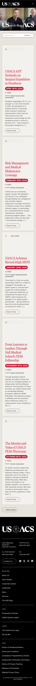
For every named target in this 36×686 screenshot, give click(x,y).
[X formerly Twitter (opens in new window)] (24, 561)
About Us (5, 575)
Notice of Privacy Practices (12, 664)
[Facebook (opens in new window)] (20, 561)
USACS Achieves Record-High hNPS (17, 260)
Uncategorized (9, 97)
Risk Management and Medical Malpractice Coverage (16, 169)
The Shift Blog (7, 600)
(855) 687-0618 (24, 545)
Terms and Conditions (10, 651)
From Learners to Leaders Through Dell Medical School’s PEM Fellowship (16, 352)
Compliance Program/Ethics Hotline (15, 656)
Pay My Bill (6, 634)
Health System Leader (10, 617)
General (13, 95)
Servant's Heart (20, 95)
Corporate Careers (9, 584)
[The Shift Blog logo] (18, 27)
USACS (9, 92)
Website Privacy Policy (10, 672)
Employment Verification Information (16, 660)
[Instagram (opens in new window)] (28, 561)
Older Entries (11, 510)
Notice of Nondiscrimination (12, 647)
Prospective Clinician (10, 613)
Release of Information (10, 668)
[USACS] (11, 4)
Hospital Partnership (21, 274)
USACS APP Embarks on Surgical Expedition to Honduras (17, 77)
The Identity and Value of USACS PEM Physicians (15, 447)
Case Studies (7, 580)
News (4, 592)
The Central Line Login (10, 630)
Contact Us (8, 561)
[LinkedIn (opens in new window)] (32, 561)
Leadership (6, 588)
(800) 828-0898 (7, 554)
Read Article (11, 131)
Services (5, 596)
